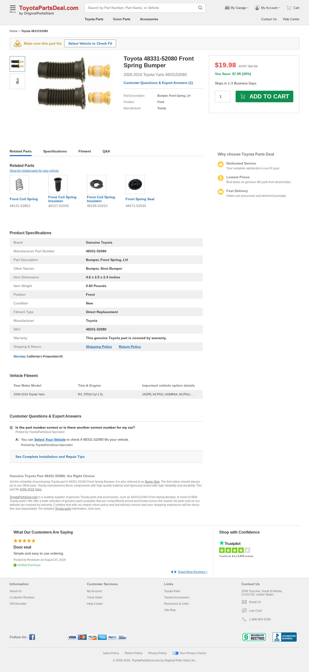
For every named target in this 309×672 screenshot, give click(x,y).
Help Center (291, 19)
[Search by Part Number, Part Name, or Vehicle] (200, 8)
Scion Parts (121, 19)
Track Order (94, 597)
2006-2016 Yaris (31, 489)
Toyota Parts (94, 19)
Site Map (170, 610)
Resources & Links (176, 603)
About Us (16, 591)
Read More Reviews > (192, 572)
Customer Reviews (22, 597)
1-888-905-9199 (260, 619)
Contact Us (269, 19)
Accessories (149, 19)
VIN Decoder (18, 603)
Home (14, 31)
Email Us (255, 602)
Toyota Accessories (176, 597)
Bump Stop (152, 481)
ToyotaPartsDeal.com (24, 497)
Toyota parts (63, 508)
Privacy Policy (157, 653)
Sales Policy (111, 653)
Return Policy (130, 347)
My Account (94, 591)
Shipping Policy (99, 347)
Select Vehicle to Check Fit (90, 43)
